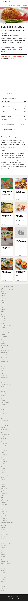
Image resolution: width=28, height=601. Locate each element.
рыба (18, 5)
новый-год (4, 425)
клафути (3, 372)
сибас (3, 495)
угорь (3, 547)
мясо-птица (12, 5)
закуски (24, 5)
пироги (3, 459)
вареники (4, 305)
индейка (4, 348)
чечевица (21, 56)
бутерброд (4, 304)
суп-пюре (4, 518)
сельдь (3, 490)
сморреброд (4, 504)
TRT (5, 23)
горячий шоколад (6, 325)
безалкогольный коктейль (8, 289)
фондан (3, 556)
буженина (4, 298)
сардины (3, 486)
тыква (3, 541)
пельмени (4, 450)
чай (2, 575)
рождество (4, 475)
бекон (3, 291)
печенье (4, 454)
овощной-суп (5, 429)
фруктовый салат (6, 563)
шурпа (3, 588)
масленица (4, 407)
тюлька (3, 545)
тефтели (3, 527)
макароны (4, 404)
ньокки (3, 427)
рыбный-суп (4, 481)
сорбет (3, 509)
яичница (4, 592)
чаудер (3, 577)
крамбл (3, 386)
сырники (4, 520)
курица (3, 395)
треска (3, 538)
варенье (3, 307)
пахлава (3, 447)
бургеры (3, 302)
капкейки (4, 354)
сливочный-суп (5, 500)
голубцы (3, 323)
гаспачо (3, 318)
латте (3, 400)
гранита (3, 327)
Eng (13, 598)
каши (3, 364)
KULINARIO (5, 2)
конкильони (4, 377)
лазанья (3, 397)
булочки (3, 300)
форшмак (4, 559)
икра (3, 347)
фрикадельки (5, 561)
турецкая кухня (5, 56)
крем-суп (4, 389)
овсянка (3, 431)
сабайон (3, 482)
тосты (3, 536)
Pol (18, 598)
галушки (3, 316)
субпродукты (5, 515)
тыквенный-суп (5, 543)
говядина (4, 322)
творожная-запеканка (7, 522)
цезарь (3, 574)
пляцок (3, 466)
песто (3, 452)
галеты (3, 314)
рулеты (3, 479)
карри (3, 359)
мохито (3, 422)
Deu (15, 598)
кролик (3, 393)
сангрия (3, 484)
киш (2, 370)
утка (2, 549)
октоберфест (5, 434)
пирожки (4, 461)
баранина (4, 288)
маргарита (4, 406)
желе (3, 343)
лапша (3, 398)
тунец (3, 540)
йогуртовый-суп (5, 350)
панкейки (4, 445)
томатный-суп (5, 531)
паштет (3, 448)
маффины (4, 413)
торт (3, 533)
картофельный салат (6, 363)
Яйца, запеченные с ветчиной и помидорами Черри (21, 273)
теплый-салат (5, 525)
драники (3, 341)
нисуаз (3, 423)
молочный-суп (5, 418)
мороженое (4, 420)
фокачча (3, 554)
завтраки (3, 5)
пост (3, 470)
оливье (3, 440)
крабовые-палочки (6, 384)
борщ (3, 295)
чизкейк (3, 579)
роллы (3, 477)
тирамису (4, 529)
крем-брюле (4, 388)
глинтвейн (4, 320)
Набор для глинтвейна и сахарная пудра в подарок (20, 217)
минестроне (4, 416)
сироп (3, 497)
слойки (3, 502)
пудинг (3, 472)
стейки (3, 513)
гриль (3, 334)
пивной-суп (4, 456)
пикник (3, 457)
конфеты (3, 379)
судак (3, 516)
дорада (3, 339)
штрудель (4, 584)
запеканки (4, 345)
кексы (3, 366)
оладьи (3, 438)
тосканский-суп (5, 534)
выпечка (4, 313)
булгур (16, 56)
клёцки (3, 373)
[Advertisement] (14, 77)
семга (3, 491)
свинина (4, 488)
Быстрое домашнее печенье (21, 192)
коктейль (4, 375)
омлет (3, 441)
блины (3, 293)
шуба (3, 586)
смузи (3, 506)
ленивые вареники (6, 402)
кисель (3, 368)
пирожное (4, 463)
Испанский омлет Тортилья (6, 216)
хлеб (3, 568)
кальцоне (4, 352)
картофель (4, 361)
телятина (4, 524)
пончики (3, 468)
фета (3, 552)
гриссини (4, 336)
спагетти (4, 511)
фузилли (3, 565)
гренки (3, 330)
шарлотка (4, 581)
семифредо (4, 493)
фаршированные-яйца (7, 550)
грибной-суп (5, 332)
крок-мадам (4, 391)
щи (2, 590)
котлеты (3, 381)
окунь (3, 436)
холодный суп (5, 570)
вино (3, 311)
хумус (3, 572)
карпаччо (4, 357)
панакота (4, 443)
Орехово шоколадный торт (21, 241)
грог (2, 338)
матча (3, 411)
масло (3, 409)
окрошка (4, 432)
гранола (3, 329)
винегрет (3, 309)
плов (12, 56)
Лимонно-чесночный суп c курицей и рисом (6, 272)
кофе (3, 382)
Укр (10, 598)
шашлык (4, 583)
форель (3, 558)
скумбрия (4, 499)
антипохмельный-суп (7, 286)
